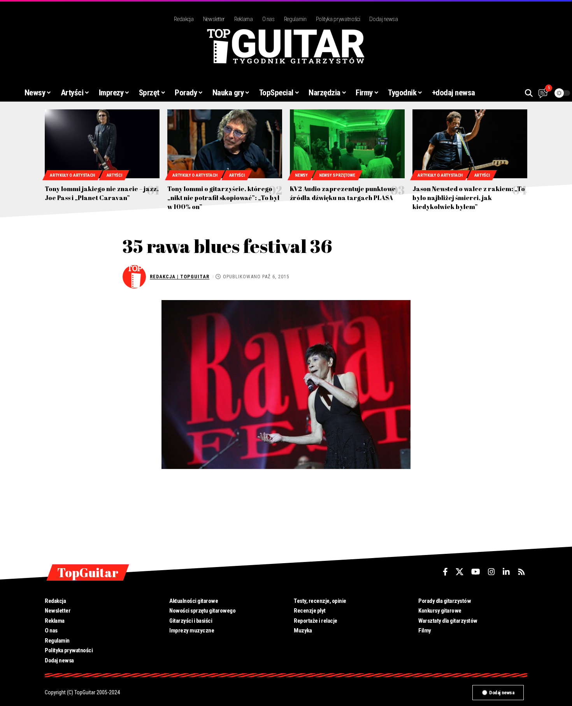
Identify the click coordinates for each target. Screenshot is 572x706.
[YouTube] (475, 571)
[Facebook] (445, 571)
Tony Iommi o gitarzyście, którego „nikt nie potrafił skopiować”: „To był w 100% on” (223, 197)
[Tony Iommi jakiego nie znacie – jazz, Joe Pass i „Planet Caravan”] (102, 143)
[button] (529, 93)
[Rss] (521, 571)
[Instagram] (491, 571)
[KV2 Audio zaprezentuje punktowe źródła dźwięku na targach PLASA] (347, 143)
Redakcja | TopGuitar (179, 276)
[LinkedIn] (506, 571)
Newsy (301, 175)
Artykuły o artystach (72, 175)
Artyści (114, 175)
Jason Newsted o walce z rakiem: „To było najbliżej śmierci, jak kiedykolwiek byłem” (468, 197)
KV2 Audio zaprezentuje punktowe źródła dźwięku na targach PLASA (343, 193)
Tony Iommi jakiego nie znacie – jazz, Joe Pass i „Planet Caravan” (102, 193)
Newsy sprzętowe (337, 175)
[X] (459, 571)
